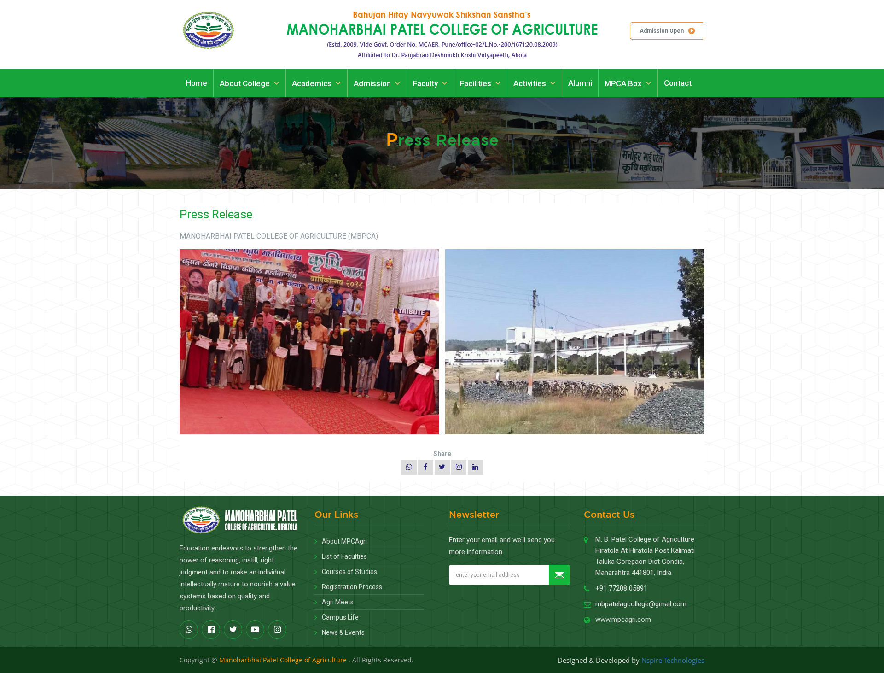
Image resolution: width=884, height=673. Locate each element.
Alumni (580, 83)
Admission (372, 83)
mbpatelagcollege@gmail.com (640, 604)
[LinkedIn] (475, 467)
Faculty (425, 83)
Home (196, 83)
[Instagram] (458, 467)
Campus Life (340, 617)
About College (245, 83)
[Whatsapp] (409, 467)
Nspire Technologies (672, 660)
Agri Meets (338, 602)
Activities (529, 83)
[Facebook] (425, 467)
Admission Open (662, 31)
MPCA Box (623, 83)
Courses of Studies (349, 571)
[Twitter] (442, 467)
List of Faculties (344, 556)
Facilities (475, 83)
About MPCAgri (344, 541)
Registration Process (352, 587)
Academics (312, 83)
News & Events (343, 632)
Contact (678, 83)
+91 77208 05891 (621, 588)
